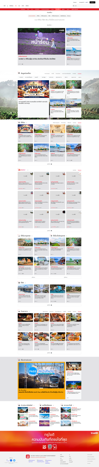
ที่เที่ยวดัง (69, 122)
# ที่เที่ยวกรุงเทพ (22, 56)
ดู (7, 6)
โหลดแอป (74, 2)
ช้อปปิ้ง (61, 460)
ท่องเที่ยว (58, 9)
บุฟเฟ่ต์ (64, 311)
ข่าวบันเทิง (37, 9)
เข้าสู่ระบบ (92, 2)
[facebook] (11, 460)
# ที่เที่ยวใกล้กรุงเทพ (38, 134)
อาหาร (52, 9)
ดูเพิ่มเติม (49, 164)
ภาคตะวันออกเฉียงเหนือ (66, 73)
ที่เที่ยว (38, 16)
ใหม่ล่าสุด (79, 122)
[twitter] (14, 460)
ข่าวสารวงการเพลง (45, 9)
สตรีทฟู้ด (69, 311)
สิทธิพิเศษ (11, 6)
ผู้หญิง (63, 9)
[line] (8, 460)
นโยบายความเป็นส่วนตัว (91, 459)
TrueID (7, 2)
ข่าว (32, 9)
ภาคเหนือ (74, 73)
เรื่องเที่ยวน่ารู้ (63, 16)
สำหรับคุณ (23, 9)
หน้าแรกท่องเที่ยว (32, 16)
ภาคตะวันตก (58, 73)
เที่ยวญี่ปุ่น (23, 390)
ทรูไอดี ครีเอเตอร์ (75, 9)
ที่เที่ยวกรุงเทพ (44, 16)
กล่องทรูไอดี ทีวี (81, 2)
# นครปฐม (69, 109)
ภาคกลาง (79, 73)
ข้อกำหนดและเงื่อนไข (90, 456)
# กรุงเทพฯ (20, 99)
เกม (19, 6)
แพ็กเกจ (70, 460)
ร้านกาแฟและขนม (58, 311)
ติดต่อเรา (88, 463)
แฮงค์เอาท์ (51, 311)
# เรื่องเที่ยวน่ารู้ (74, 407)
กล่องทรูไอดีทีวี (63, 462)
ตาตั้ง (23, 6)
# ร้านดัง (20, 323)
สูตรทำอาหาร (45, 311)
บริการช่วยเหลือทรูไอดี (64, 463)
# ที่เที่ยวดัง (69, 57)
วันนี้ (4, 6)
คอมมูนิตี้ (71, 462)
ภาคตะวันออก (47, 73)
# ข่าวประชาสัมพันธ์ (32, 407)
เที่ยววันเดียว (63, 122)
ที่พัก (49, 16)
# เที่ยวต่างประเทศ (22, 294)
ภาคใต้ (52, 73)
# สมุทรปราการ (69, 90)
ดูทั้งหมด (33, 277)
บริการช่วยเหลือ (90, 461)
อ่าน (16, 6)
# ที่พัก (36, 294)
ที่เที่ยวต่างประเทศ (55, 16)
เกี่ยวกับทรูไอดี (89, 454)
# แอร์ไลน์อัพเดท (53, 407)
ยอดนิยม (74, 122)
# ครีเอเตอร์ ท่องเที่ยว (22, 182)
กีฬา (28, 9)
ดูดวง (68, 9)
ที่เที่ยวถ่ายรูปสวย (56, 122)
